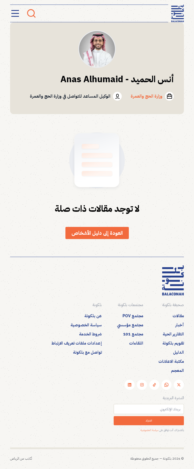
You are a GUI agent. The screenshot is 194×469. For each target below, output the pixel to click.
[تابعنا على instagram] (142, 385)
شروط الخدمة (90, 334)
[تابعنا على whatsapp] (166, 385)
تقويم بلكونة (173, 343)
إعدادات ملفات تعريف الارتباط (77, 343)
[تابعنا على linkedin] (130, 385)
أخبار (179, 325)
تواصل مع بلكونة (87, 352)
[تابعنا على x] (179, 385)
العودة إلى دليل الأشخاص (97, 233)
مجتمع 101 (133, 334)
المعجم (177, 371)
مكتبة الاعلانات (171, 361)
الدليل (178, 352)
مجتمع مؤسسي (130, 325)
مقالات (178, 316)
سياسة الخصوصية (86, 325)
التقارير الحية (173, 334)
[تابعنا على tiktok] (154, 385)
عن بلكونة (93, 316)
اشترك (149, 420)
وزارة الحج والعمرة (146, 96)
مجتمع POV (133, 316)
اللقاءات (136, 343)
